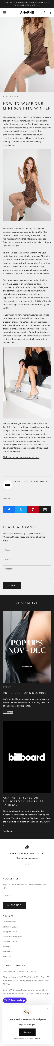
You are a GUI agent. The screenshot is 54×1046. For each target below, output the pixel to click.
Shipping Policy (10, 931)
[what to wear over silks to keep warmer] (27, 382)
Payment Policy (10, 941)
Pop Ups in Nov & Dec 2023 (25, 692)
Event (7, 687)
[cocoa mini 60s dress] (27, 184)
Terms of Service (37, 536)
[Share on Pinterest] (33, 509)
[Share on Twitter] (21, 509)
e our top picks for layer (28, 457)
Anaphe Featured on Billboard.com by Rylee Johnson (23, 801)
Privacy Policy (18, 536)
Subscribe (14, 905)
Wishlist (7, 956)
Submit (12, 585)
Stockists (7, 946)
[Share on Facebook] (9, 509)
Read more (8, 711)
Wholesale (8, 951)
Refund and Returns (12, 936)
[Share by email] (45, 509)
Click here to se (10, 457)
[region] (27, 852)
